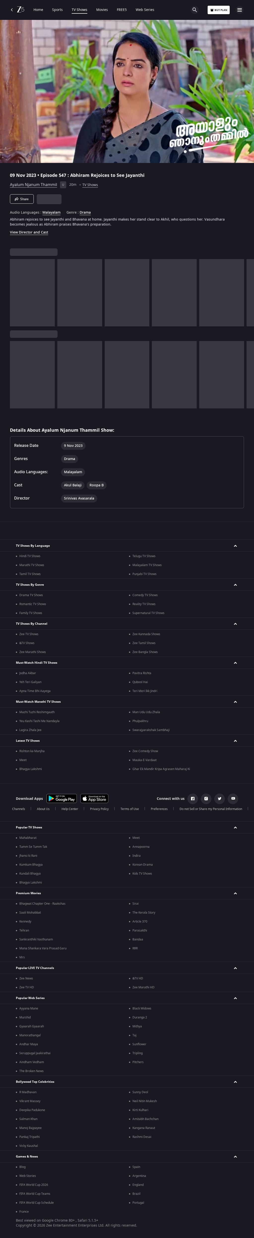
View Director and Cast (29, 232)
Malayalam (51, 212)
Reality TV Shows (144, 604)
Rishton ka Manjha (32, 751)
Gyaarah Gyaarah (31, 1026)
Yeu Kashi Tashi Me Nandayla (39, 721)
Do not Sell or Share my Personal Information (211, 809)
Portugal (138, 1202)
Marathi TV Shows (31, 565)
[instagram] (206, 799)
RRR (135, 948)
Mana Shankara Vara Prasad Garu (42, 948)
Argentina (139, 1176)
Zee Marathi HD (143, 987)
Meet (23, 760)
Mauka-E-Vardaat (144, 760)
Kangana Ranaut (143, 1128)
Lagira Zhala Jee (30, 730)
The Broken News (31, 1071)
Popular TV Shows (29, 827)
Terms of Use (130, 809)
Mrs (22, 957)
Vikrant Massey (29, 1101)
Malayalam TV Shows (147, 565)
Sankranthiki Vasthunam (36, 939)
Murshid (25, 1017)
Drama (85, 212)
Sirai (135, 903)
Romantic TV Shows (32, 604)
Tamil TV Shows (30, 574)
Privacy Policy (99, 809)
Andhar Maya (28, 1044)
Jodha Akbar (27, 673)
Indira (136, 855)
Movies (102, 10)
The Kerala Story (143, 912)
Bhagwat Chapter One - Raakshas (42, 903)
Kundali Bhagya (30, 873)
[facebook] (193, 799)
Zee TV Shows (28, 634)
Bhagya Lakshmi (30, 769)
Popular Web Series (30, 998)
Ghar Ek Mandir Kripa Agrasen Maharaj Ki (161, 769)
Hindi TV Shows (29, 556)
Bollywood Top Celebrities (35, 1081)
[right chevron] (15, 292)
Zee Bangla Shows (145, 652)
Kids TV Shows (142, 873)
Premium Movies (28, 893)
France (24, 1211)
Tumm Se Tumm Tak (33, 847)
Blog (22, 1167)
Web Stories (27, 1176)
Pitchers (138, 1062)
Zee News (26, 978)
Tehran (24, 930)
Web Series (145, 10)
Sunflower (139, 1044)
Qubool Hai (140, 682)
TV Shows (79, 10)
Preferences (159, 809)
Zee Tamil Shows (144, 643)
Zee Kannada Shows (146, 634)
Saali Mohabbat (30, 912)
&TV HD (137, 978)
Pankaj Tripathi (29, 1137)
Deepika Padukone (32, 1110)
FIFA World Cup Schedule (36, 1202)
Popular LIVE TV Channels (35, 968)
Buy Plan (221, 10)
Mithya (137, 1026)
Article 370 (139, 921)
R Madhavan (27, 1092)
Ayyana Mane (28, 1008)
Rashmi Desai (141, 1137)
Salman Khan (28, 1119)
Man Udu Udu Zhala (146, 712)
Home (38, 10)
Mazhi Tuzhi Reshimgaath (37, 712)
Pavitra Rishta (141, 673)
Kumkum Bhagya (31, 864)
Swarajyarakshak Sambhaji (151, 730)
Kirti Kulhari (140, 1110)
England (138, 1185)
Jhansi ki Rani (28, 855)
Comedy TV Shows (145, 595)
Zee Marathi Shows (32, 652)
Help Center (70, 809)
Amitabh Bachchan (145, 1119)
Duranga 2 (139, 1017)
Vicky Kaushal (28, 1146)
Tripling (137, 1053)
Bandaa (137, 939)
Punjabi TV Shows (144, 574)
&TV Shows (26, 643)
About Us (43, 809)
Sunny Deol (140, 1092)
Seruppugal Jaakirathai (35, 1053)
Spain (136, 1167)
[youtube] (233, 799)
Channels (18, 809)
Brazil (136, 1194)
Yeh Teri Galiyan (30, 682)
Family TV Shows (30, 613)
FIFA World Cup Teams (34, 1194)
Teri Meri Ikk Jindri (144, 691)
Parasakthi (139, 930)
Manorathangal (30, 1035)
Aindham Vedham (31, 1062)
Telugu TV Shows (144, 556)
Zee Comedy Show (145, 751)
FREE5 (122, 10)
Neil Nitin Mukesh (144, 1101)
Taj (134, 1035)
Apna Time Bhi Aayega (35, 691)
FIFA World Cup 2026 (33, 1185)
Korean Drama (142, 864)
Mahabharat (27, 838)
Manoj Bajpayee (30, 1128)
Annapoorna (141, 847)
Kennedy (25, 921)
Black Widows (141, 1008)
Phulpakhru (140, 721)
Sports (57, 10)
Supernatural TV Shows (148, 613)
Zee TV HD (26, 987)
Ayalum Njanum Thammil (33, 185)
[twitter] (219, 799)
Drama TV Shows (31, 595)
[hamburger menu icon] (240, 10)
